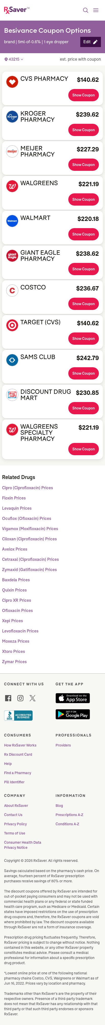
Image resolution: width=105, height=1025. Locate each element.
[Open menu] (96, 10)
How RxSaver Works (20, 745)
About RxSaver (16, 805)
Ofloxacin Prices (17, 610)
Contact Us (13, 814)
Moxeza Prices (15, 641)
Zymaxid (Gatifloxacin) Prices (29, 569)
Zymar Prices (14, 661)
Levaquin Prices (17, 508)
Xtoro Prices (13, 651)
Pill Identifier (14, 782)
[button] (90, 42)
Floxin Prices (14, 498)
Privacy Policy (15, 824)
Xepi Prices (12, 620)
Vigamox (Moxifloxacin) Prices (30, 528)
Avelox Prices (14, 549)
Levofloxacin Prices (20, 631)
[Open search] (86, 10)
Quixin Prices (14, 590)
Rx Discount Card (18, 754)
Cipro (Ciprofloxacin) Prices (27, 488)
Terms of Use (14, 833)
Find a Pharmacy (17, 773)
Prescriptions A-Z (69, 814)
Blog (59, 805)
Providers (63, 745)
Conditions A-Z (67, 824)
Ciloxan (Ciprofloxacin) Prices (29, 539)
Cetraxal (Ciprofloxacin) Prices (30, 559)
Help (8, 763)
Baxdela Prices (16, 580)
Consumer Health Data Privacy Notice (23, 845)
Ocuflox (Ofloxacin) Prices (26, 518)
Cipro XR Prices (16, 600)
